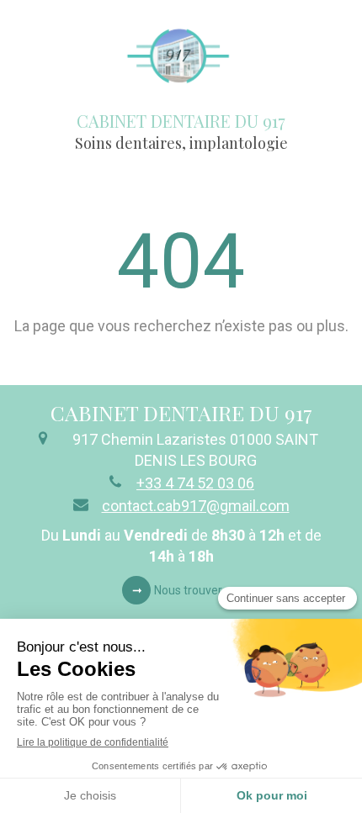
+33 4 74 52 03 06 (195, 483)
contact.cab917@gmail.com (196, 506)
